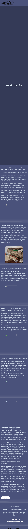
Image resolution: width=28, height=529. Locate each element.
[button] (24, 3)
